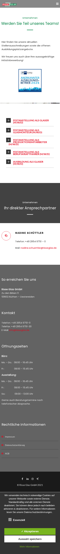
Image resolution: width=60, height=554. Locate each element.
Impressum (10, 436)
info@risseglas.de (19, 330)
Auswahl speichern (30, 539)
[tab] (30, 121)
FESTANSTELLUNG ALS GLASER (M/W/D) (31, 121)
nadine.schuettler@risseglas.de (39, 247)
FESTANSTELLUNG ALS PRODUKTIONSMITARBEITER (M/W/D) (28, 142)
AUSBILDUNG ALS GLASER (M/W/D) (28, 162)
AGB (7, 453)
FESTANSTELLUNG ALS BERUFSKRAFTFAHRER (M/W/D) (31, 152)
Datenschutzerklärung (15, 445)
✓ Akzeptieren (30, 531)
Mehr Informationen (29, 546)
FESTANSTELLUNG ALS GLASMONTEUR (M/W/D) (27, 131)
